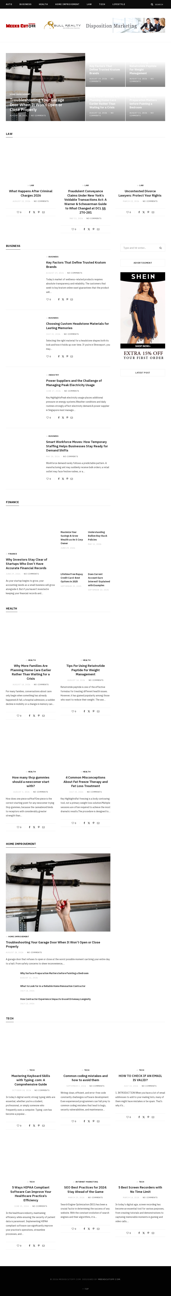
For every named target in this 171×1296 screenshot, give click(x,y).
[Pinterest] (39, 212)
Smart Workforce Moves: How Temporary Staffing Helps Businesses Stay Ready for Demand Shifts (77, 446)
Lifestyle (119, 4)
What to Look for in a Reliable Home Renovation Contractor (53, 986)
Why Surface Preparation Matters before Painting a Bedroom (143, 102)
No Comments (38, 115)
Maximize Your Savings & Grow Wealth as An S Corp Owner (72, 538)
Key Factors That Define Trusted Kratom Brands (105, 69)
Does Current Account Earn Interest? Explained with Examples (99, 580)
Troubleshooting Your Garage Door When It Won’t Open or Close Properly (37, 104)
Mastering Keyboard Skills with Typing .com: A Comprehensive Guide (30, 1080)
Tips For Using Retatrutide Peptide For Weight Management (143, 68)
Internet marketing (86, 1182)
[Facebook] (29, 212)
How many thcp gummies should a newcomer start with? (30, 781)
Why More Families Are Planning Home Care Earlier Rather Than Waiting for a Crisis (104, 102)
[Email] (43, 212)
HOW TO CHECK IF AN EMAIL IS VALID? (140, 1078)
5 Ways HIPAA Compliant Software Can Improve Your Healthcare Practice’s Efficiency (30, 1193)
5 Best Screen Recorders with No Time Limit (140, 1189)
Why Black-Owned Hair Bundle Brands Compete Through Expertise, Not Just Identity (143, 469)
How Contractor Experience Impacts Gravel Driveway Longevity (55, 999)
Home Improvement (67, 4)
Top (86, 1289)
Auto (9, 4)
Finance (12, 502)
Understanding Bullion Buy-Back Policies (97, 536)
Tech (102, 4)
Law (89, 4)
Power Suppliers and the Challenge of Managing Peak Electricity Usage (74, 383)
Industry (54, 375)
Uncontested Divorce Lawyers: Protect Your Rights (140, 193)
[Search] (152, 4)
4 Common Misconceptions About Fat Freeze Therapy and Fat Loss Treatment (85, 781)
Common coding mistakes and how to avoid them (85, 1078)
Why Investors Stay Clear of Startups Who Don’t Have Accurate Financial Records (26, 563)
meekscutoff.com (109, 1279)
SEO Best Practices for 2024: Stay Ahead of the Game (85, 1189)
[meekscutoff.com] (21, 26)
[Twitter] (34, 212)
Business (26, 4)
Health (43, 4)
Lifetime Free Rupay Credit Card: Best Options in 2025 (72, 578)
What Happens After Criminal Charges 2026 (30, 193)
